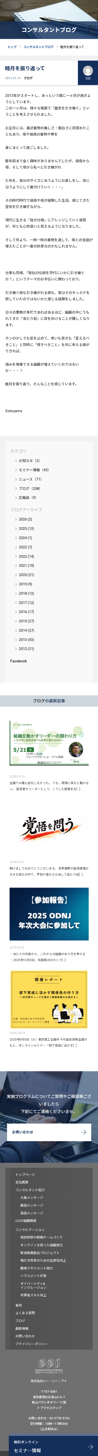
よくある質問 (25, 1313)
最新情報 (21, 1329)
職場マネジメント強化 (36, 1268)
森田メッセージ (31, 1213)
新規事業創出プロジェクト (40, 1253)
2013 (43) (26, 640)
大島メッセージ (31, 1198)
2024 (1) (25, 538)
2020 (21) (26, 575)
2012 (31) (26, 649)
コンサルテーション (30, 1230)
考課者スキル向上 (33, 1295)
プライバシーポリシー (31, 1344)
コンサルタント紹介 (30, 1190)
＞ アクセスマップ (49, 1408)
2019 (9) (25, 584)
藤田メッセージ (31, 1205)
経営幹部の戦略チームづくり (41, 1237)
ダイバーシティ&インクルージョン (33, 1286)
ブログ (28, 78)
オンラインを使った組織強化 (41, 1245)
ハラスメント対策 (33, 1276)
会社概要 (21, 1182)
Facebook (18, 661)
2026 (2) (25, 519)
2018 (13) (26, 593)
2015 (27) (26, 621)
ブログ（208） (30, 489)
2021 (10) (26, 566)
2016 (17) (26, 612)
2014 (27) (26, 630)
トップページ (25, 1175)
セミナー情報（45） (35, 470)
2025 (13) (26, 529)
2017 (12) (26, 603)
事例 (18, 1305)
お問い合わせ (22, 1132)
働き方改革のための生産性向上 (43, 1260)
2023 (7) (25, 547)
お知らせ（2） (30, 461)
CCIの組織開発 (25, 1221)
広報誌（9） (28, 498)
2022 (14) (26, 556)
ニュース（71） (31, 479)
